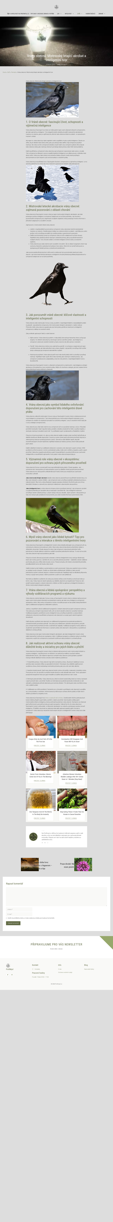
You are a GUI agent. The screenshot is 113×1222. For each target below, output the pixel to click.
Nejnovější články (89, 969)
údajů (70, 972)
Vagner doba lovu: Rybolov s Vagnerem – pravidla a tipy (43, 865)
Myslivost (68, 13)
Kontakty (37, 969)
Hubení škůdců (90, 13)
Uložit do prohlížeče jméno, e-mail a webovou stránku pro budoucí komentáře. (31, 918)
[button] (8, 14)
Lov (58, 13)
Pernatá (13, 72)
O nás (59, 969)
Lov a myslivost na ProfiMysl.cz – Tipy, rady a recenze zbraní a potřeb (31, 13)
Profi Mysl (64, 64)
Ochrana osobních (63, 972)
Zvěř (78, 13)
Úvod (4, 72)
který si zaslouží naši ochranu (54, 698)
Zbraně (101, 13)
